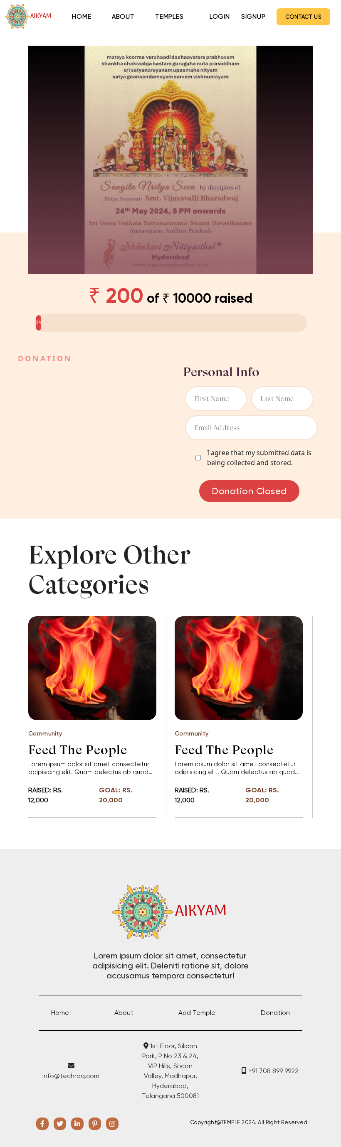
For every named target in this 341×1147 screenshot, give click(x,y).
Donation (275, 1013)
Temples (169, 16)
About (123, 16)
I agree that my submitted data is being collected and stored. (259, 457)
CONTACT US (303, 17)
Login (220, 16)
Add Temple (196, 1013)
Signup (253, 16)
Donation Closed (249, 491)
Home (81, 16)
